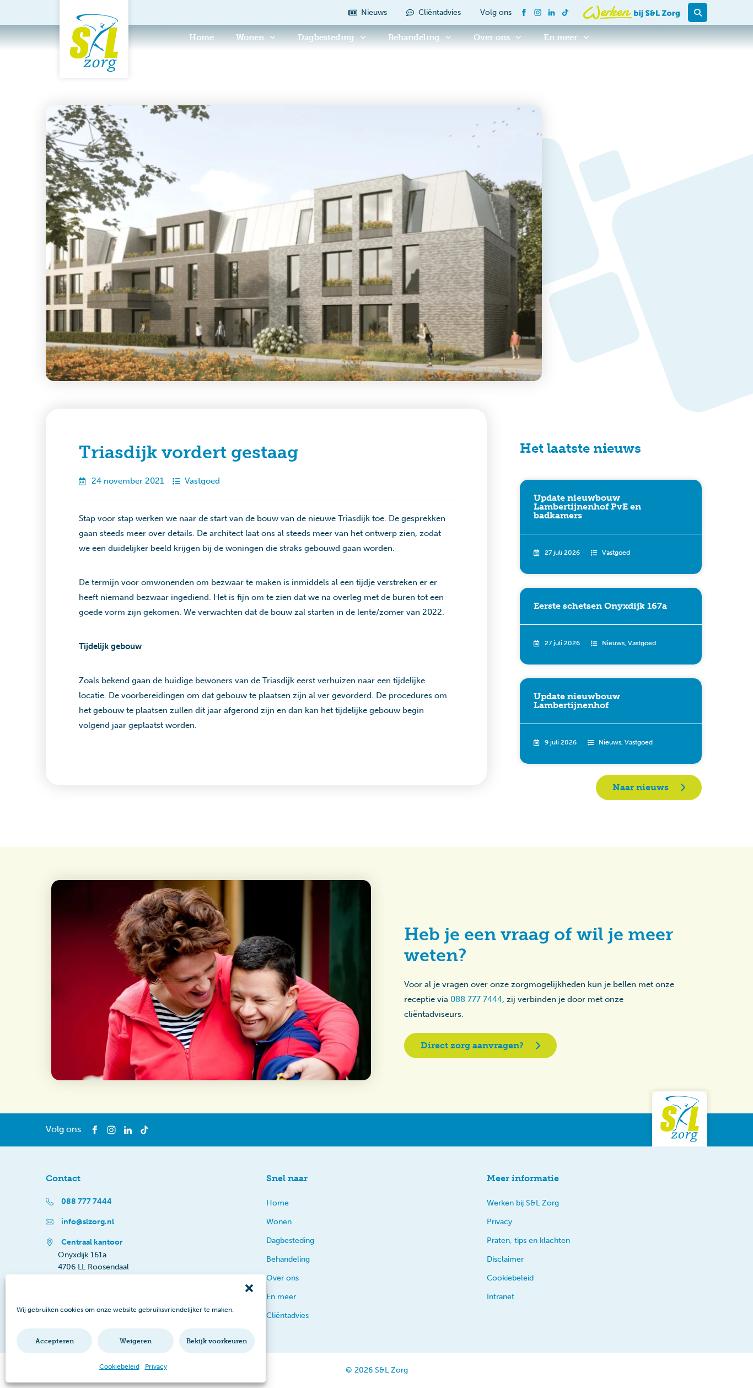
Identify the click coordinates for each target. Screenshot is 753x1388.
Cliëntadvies (287, 1315)
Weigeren (136, 1341)
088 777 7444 (476, 999)
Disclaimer (505, 1259)
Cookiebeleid (119, 1366)
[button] (249, 1288)
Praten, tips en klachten (528, 1240)
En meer (561, 37)
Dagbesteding (326, 37)
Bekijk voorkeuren (216, 1341)
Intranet (500, 1296)
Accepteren (54, 1341)
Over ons (492, 37)
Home (201, 37)
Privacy (156, 1366)
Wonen (250, 37)
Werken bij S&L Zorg (523, 1203)
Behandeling (414, 37)
